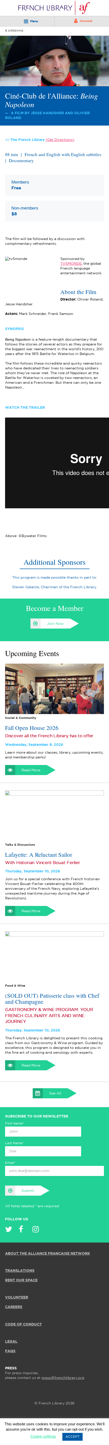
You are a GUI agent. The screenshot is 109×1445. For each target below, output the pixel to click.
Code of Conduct (23, 1324)
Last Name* (14, 1143)
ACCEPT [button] (72, 1436)
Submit (28, 1190)
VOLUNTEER (16, 1297)
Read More (31, 770)
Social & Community (20, 718)
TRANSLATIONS (19, 1270)
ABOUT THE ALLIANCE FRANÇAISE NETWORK (47, 1253)
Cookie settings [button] (43, 1436)
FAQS (10, 1351)
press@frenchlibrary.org (63, 1377)
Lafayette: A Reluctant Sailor (38, 854)
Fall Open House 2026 (32, 728)
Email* (10, 1163)
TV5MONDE (71, 263)
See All (55, 1093)
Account (86, 21)
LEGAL (11, 1341)
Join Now (55, 623)
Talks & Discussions (20, 844)
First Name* (14, 1123)
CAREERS (13, 1307)
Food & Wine (15, 985)
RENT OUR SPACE (21, 1280)
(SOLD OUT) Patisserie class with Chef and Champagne (52, 998)
